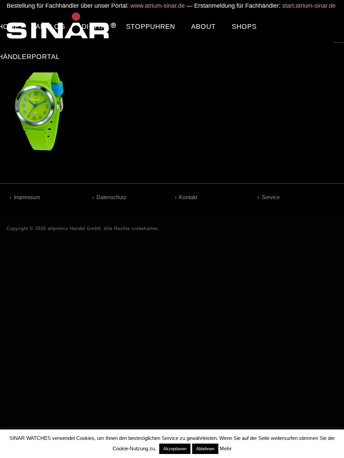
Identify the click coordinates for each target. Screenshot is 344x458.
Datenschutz (111, 197)
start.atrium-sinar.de (309, 5)
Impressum (27, 197)
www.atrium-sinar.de (157, 5)
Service (271, 197)
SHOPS (244, 26)
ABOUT (203, 26)
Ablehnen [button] (205, 448)
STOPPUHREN (150, 26)
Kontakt (188, 197)
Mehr (226, 448)
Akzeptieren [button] (174, 448)
